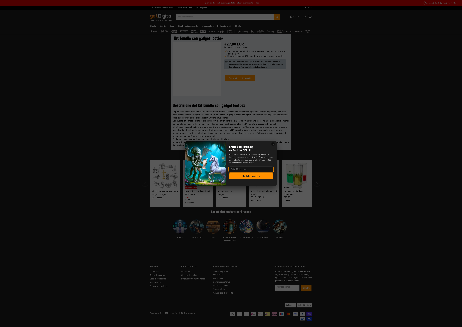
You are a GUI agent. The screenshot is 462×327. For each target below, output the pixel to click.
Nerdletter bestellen (251, 176)
